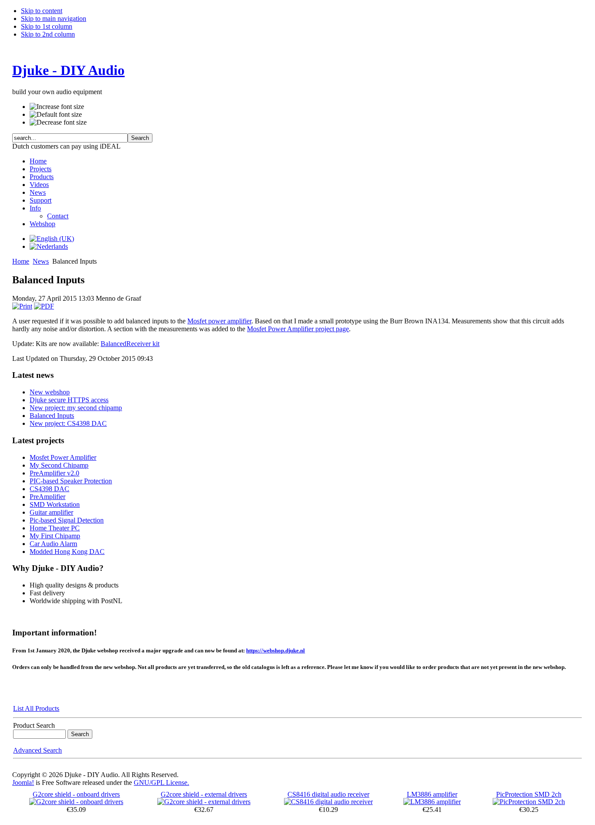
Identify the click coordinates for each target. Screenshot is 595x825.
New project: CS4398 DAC (68, 423)
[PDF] (44, 306)
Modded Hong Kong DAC (67, 551)
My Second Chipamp (59, 465)
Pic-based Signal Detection (67, 520)
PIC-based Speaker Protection (71, 481)
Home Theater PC (55, 528)
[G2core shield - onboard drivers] (76, 801)
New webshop (50, 392)
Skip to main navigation (53, 18)
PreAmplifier (47, 496)
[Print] (22, 306)
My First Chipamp (55, 536)
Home (20, 261)
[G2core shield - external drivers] (203, 801)
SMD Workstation (55, 504)
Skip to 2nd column (48, 34)
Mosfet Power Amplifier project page (298, 329)
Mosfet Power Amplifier (63, 457)
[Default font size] (56, 115)
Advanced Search (37, 750)
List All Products (36, 708)
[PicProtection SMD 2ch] (529, 801)
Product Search (34, 725)
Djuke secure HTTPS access (69, 400)
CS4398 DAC (49, 488)
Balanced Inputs (52, 415)
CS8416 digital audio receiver (328, 794)
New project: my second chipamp (76, 407)
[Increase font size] (57, 107)
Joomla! (23, 782)
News (41, 261)
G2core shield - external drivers (204, 794)
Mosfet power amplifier (219, 321)
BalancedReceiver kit (130, 343)
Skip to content (41, 10)
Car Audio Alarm (53, 543)
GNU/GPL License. (161, 782)
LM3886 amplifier (432, 794)
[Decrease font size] (58, 122)
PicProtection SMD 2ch (528, 794)
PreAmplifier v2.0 (54, 473)
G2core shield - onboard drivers (76, 794)
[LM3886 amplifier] (432, 801)
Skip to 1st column (46, 26)
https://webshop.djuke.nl (275, 650)
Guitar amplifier (51, 512)
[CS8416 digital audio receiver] (328, 801)
